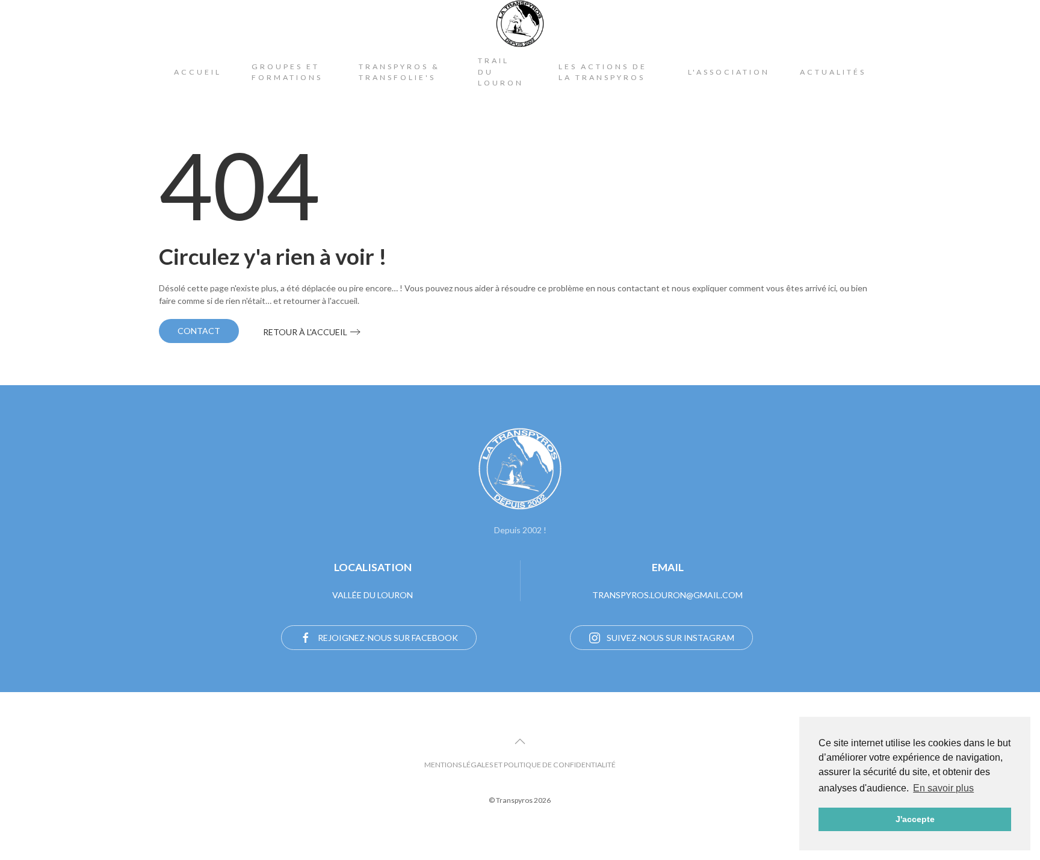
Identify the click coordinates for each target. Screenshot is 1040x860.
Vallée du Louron (372, 595)
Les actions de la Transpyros (603, 72)
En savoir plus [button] (943, 788)
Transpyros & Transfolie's (399, 72)
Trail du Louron (501, 71)
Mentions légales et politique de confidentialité (520, 764)
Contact (199, 331)
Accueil (197, 71)
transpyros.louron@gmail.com (667, 595)
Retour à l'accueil (305, 332)
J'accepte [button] (915, 819)
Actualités (833, 71)
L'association (729, 71)
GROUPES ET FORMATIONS (287, 72)
